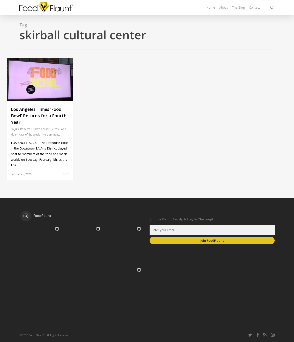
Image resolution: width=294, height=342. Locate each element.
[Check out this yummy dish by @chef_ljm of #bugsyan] (123, 286)
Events (55, 129)
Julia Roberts (22, 129)
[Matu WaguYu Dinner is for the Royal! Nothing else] (81, 245)
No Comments (51, 134)
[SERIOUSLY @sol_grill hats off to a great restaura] (123, 245)
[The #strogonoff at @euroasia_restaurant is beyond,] (41, 245)
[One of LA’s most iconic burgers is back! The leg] (41, 286)
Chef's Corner (41, 129)
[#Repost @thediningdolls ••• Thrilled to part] (81, 286)
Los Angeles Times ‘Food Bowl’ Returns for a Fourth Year (39, 115)
